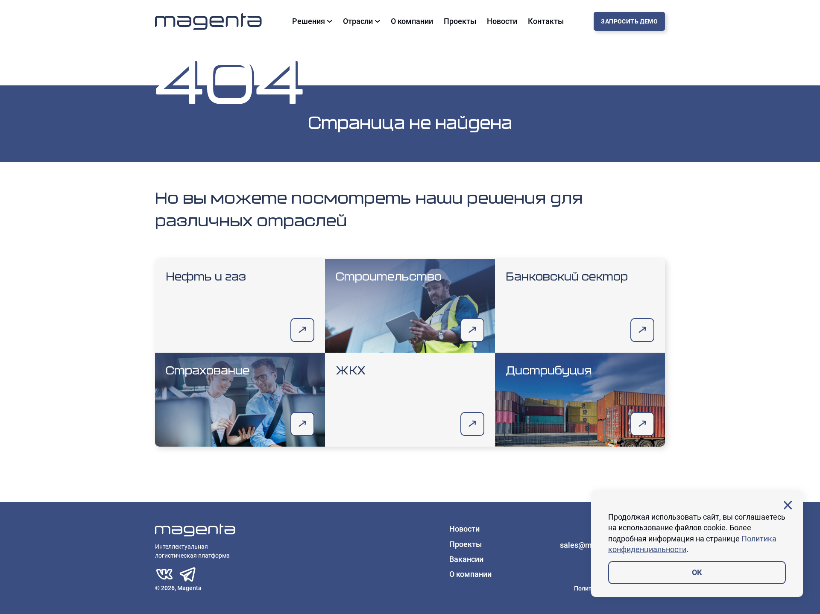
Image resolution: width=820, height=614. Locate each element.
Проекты (460, 21)
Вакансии (466, 559)
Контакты (546, 21)
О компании (412, 21)
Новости (502, 21)
